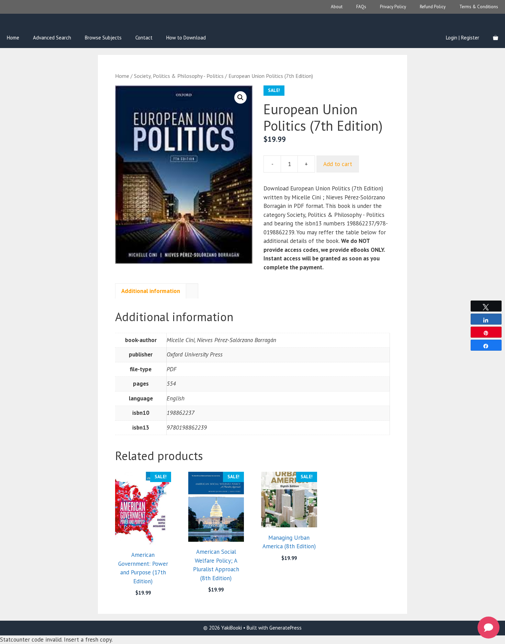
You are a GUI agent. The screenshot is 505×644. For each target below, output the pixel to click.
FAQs (361, 7)
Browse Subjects (103, 37)
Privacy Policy (393, 7)
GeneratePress (285, 627)
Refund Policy (433, 7)
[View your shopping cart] (495, 37)
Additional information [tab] (150, 291)
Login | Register (462, 37)
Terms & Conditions (478, 7)
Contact (144, 37)
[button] (240, 97)
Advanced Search (52, 37)
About (337, 7)
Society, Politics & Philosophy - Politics (179, 75)
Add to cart (337, 164)
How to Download (186, 37)
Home (13, 37)
